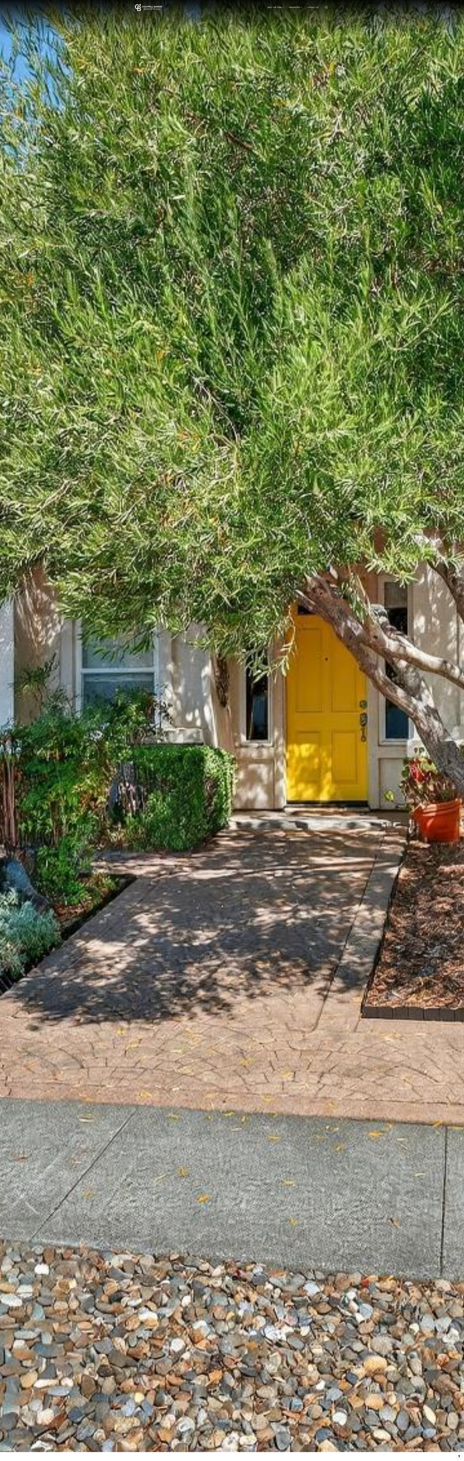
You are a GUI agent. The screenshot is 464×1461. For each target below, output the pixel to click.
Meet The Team (274, 7)
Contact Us (312, 7)
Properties (294, 7)
